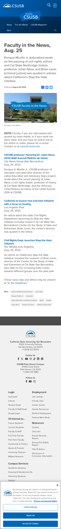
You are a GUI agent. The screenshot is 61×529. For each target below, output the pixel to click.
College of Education (44, 305)
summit (48, 300)
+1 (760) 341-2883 (30, 372)
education (29, 296)
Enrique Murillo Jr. (17, 296)
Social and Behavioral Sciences (22, 292)
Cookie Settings (30, 507)
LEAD (41, 300)
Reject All (30, 515)
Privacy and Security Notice (45, 501)
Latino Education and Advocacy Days (24, 300)
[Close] (57, 485)
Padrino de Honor (28, 305)
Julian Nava (15, 305)
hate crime (39, 292)
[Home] (13, 6)
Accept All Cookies (30, 523)
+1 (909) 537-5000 (30, 349)
